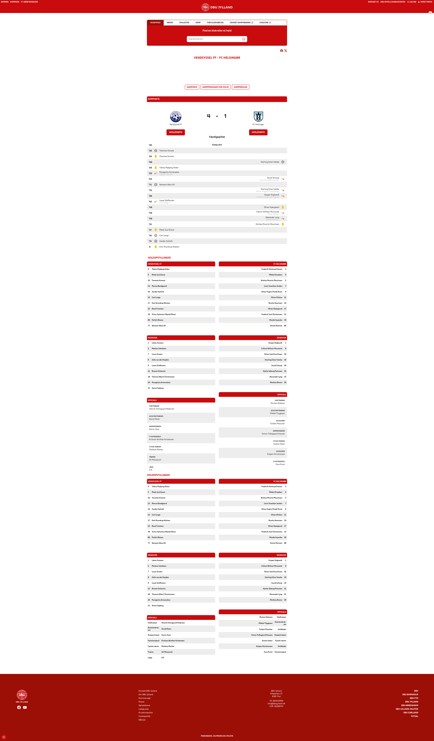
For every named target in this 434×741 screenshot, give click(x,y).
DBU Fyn (414, 698)
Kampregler (240, 87)
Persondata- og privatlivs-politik (217, 736)
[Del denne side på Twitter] (285, 51)
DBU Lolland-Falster (407, 709)
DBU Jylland (411, 702)
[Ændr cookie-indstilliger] (4, 737)
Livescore (263, 23)
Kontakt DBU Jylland (148, 691)
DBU (416, 691)
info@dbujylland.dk (276, 704)
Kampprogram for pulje (215, 87)
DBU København (409, 706)
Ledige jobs (144, 709)
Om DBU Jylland (146, 695)
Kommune (14, 2)
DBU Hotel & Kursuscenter (393, 2)
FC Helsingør (258, 125)
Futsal (414, 716)
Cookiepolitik (144, 716)
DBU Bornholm (410, 695)
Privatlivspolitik (146, 713)
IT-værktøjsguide (29, 2)
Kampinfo (192, 87)
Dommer (4, 2)
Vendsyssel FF (176, 125)
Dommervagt (144, 698)
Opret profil (426, 2)
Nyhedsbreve (144, 706)
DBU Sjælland (410, 713)
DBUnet (142, 720)
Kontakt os (373, 2)
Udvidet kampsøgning (240, 23)
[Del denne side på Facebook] (281, 51)
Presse (141, 702)
